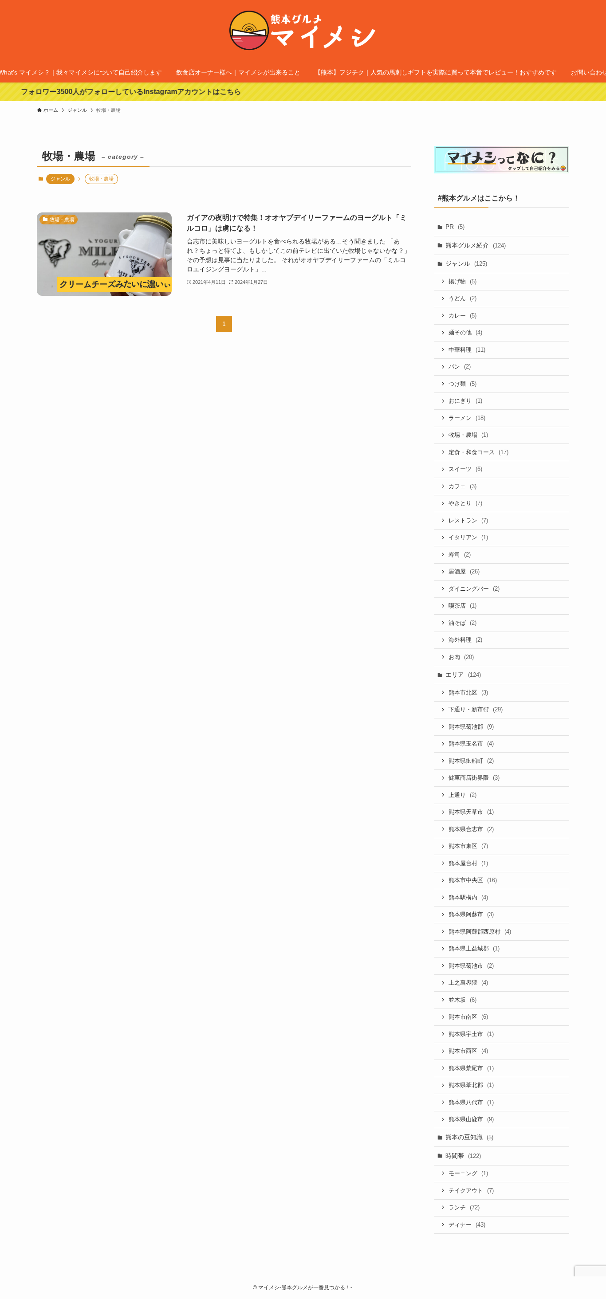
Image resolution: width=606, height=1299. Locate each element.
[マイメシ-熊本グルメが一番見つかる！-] (303, 33)
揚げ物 (462, 281)
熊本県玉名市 (471, 743)
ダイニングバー (474, 588)
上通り (462, 795)
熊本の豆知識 (469, 1137)
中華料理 (467, 349)
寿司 (460, 554)
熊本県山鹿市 (471, 1119)
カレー (462, 315)
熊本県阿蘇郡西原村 (480, 931)
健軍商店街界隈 (474, 777)
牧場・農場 (468, 435)
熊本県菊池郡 (471, 726)
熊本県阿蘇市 (471, 914)
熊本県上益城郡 (474, 948)
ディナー (467, 1224)
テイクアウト (471, 1190)
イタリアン (468, 537)
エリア (463, 674)
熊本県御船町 (471, 760)
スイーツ (465, 469)
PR (454, 226)
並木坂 (462, 1000)
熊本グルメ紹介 (475, 245)
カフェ (462, 486)
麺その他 (465, 332)
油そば (462, 623)
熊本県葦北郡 (471, 1085)
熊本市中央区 (473, 880)
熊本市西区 (468, 1051)
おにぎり (465, 400)
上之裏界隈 (468, 982)
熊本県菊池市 (471, 965)
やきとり (465, 503)
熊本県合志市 (471, 829)
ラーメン (467, 418)
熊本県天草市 (471, 811)
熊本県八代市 (471, 1102)
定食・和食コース (478, 452)
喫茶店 (462, 605)
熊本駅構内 (468, 897)
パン (460, 366)
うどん (462, 298)
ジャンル (60, 178)
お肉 (461, 657)
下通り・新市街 (476, 709)
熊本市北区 (468, 692)
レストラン (468, 520)
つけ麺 (462, 384)
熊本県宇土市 (471, 1034)
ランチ (464, 1207)
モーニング (468, 1173)
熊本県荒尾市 (471, 1068)
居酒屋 (464, 571)
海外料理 (465, 639)
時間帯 (463, 1155)
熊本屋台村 (468, 863)
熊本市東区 (468, 846)
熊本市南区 (468, 1016)
